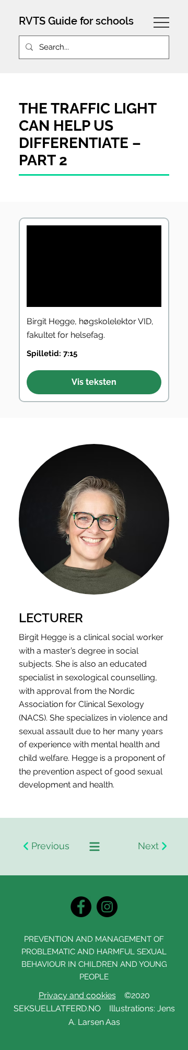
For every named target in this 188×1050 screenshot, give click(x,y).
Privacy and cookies (77, 995)
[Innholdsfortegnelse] (94, 847)
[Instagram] (107, 906)
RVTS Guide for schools (76, 21)
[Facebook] (80, 906)
